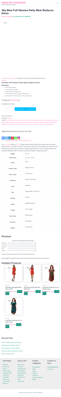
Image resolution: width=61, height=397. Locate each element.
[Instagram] (18, 136)
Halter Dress (5, 122)
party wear (7, 144)
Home (3, 78)
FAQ (19, 379)
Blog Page (21, 375)
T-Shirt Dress (35, 124)
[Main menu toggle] (57, 3)
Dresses (14, 78)
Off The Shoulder (44, 122)
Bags (33, 369)
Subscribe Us (21, 377)
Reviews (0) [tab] (27, 140)
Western (8, 78)
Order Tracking (22, 373)
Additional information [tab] (18, 140)
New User (20, 366)
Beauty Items (36, 367)
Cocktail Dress (49, 120)
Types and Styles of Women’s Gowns (12, 351)
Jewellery (35, 375)
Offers (34, 379)
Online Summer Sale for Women (11, 348)
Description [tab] (8, 140)
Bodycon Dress (40, 120)
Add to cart (20, 109)
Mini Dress (36, 122)
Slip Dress (18, 124)
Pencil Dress (53, 122)
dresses (18, 144)
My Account (21, 364)
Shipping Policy (7, 373)
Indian (34, 371)
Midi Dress (29, 122)
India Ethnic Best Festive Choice (11, 345)
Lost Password (22, 368)
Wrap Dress (50, 124)
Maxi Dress (22, 122)
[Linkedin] (9, 136)
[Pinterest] (12, 136)
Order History (21, 371)
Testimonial (21, 381)
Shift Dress (5, 124)
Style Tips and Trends (8, 354)
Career (5, 368)
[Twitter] (6, 136)
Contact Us (6, 366)
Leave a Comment (7, 16)
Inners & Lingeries (37, 377)
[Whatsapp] (15, 136)
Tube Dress (42, 124)
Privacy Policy (7, 371)
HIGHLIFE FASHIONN (13, 2)
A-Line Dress (8, 120)
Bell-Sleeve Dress (30, 120)
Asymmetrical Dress (18, 120)
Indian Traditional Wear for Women (12, 342)
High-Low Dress (13, 122)
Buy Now (31, 109)
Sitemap (5, 383)
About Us (5, 364)
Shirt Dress (11, 124)
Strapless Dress (26, 124)
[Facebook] (3, 136)
